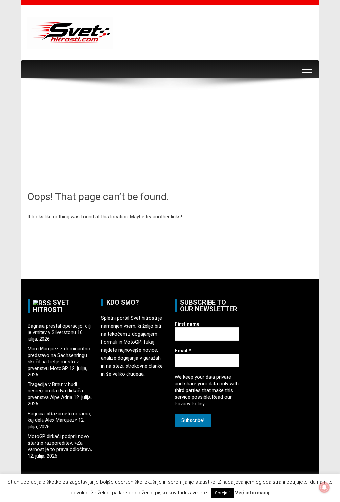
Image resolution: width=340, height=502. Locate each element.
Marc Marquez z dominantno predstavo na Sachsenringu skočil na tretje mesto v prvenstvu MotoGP (59, 358)
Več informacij (252, 493)
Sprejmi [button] (222, 492)
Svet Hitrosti (51, 306)
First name (187, 324)
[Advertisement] (170, 140)
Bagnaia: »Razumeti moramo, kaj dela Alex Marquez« (59, 417)
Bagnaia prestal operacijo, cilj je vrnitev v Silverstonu (59, 329)
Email (183, 351)
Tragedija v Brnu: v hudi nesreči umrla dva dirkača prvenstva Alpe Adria (55, 390)
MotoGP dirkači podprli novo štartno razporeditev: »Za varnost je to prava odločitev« (60, 442)
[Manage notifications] (324, 487)
